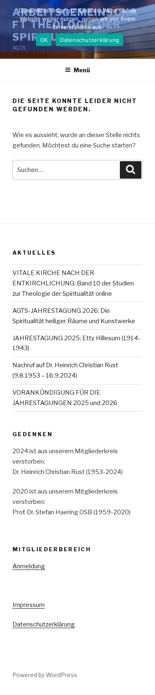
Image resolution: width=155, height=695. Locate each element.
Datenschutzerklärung (43, 624)
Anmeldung (28, 566)
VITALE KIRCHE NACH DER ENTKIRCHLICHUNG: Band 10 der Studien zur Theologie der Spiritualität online (73, 283)
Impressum (28, 605)
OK (44, 40)
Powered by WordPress (44, 674)
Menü (82, 70)
